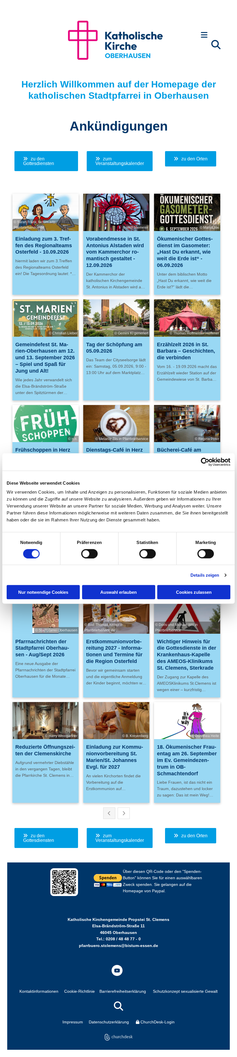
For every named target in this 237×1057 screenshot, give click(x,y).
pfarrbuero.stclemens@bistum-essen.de (118, 945)
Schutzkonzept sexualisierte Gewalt (185, 991)
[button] (204, 35)
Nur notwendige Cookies (43, 592)
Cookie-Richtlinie (79, 991)
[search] (216, 44)
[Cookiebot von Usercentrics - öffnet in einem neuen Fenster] (205, 461)
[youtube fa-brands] (117, 970)
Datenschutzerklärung (109, 1022)
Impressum (72, 1022)
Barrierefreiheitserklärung (122, 991)
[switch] (89, 553)
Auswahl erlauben (118, 592)
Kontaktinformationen (38, 991)
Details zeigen (204, 574)
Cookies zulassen (194, 592)
